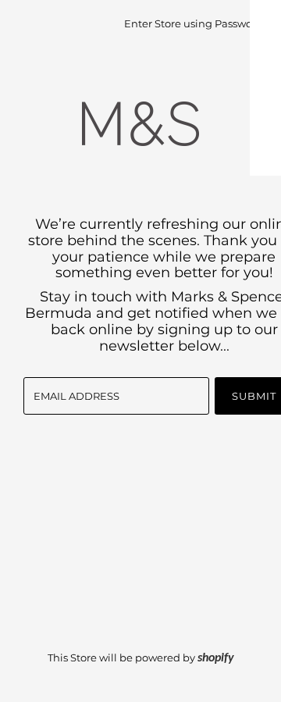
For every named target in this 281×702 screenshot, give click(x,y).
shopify (215, 658)
